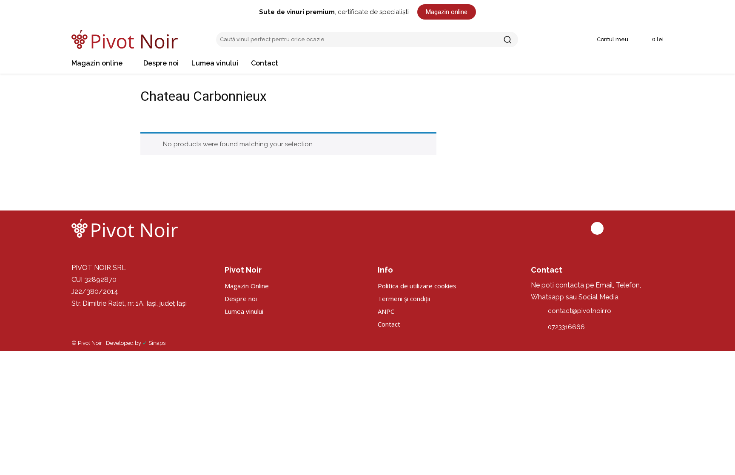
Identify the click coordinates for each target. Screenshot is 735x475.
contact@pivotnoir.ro (579, 311)
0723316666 (566, 327)
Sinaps (156, 343)
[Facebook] (597, 228)
